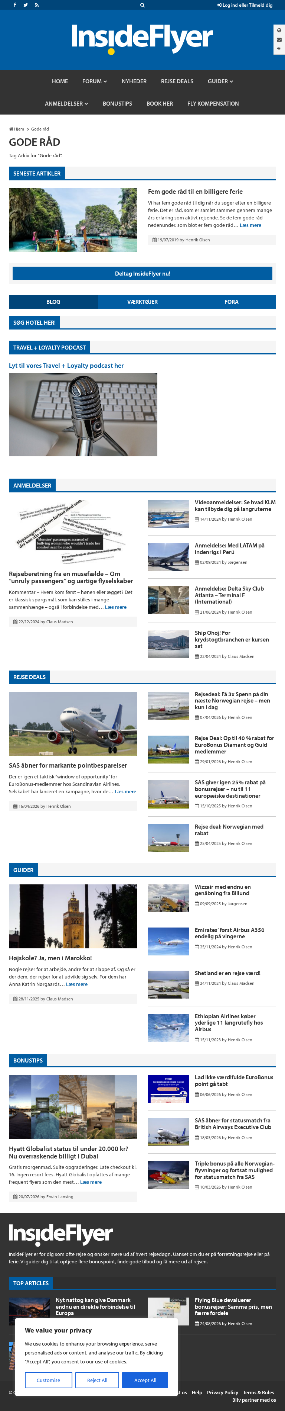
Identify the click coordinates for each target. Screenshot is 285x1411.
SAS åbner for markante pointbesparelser (68, 765)
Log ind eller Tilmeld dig (247, 5)
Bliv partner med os (254, 1399)
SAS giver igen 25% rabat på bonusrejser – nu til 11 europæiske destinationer (230, 788)
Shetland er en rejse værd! (228, 973)
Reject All (97, 1380)
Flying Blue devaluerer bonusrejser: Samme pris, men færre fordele (233, 1306)
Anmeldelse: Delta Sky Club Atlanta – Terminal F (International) (229, 595)
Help (197, 1392)
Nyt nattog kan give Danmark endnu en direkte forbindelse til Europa (95, 1306)
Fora (232, 301)
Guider (23, 870)
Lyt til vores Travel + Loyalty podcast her (66, 365)
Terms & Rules (258, 1392)
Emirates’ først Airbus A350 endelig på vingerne (230, 933)
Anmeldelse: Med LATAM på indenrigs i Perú (230, 548)
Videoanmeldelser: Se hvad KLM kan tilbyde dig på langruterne (235, 505)
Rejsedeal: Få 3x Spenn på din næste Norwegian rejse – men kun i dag (232, 700)
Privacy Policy (222, 1392)
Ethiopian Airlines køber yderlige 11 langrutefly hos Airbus (229, 1022)
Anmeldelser (32, 485)
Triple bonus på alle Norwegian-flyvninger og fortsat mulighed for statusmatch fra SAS (235, 1170)
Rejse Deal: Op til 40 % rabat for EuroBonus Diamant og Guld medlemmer (234, 744)
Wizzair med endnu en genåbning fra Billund (223, 890)
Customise (48, 1380)
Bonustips (28, 1060)
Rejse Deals (29, 677)
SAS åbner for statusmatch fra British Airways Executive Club (233, 1123)
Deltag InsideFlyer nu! (142, 273)
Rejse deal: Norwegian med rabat (229, 830)
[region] (96, 1357)
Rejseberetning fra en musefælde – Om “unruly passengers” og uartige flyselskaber (71, 577)
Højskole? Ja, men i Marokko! (50, 958)
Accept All (145, 1380)
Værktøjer (142, 301)
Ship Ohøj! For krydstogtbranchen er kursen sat (232, 639)
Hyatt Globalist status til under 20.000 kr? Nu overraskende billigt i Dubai (68, 1152)
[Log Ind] (279, 48)
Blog (53, 301)
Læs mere (250, 225)
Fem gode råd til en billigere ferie (195, 191)
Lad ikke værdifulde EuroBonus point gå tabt (234, 1080)
